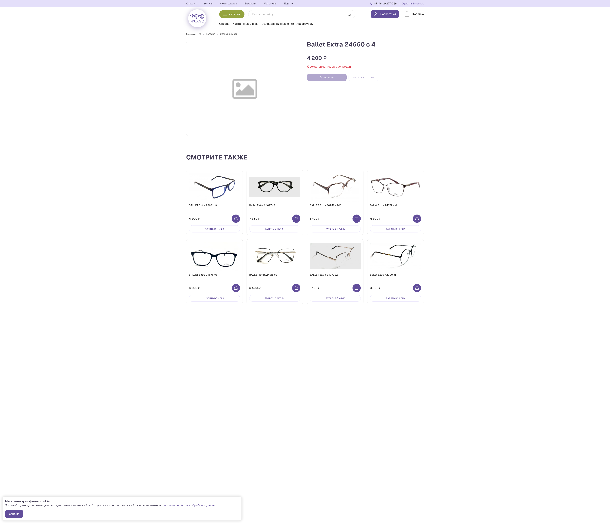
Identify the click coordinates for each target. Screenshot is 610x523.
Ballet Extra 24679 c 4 (383, 205)
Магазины (270, 3)
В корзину (327, 77)
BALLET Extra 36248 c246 (325, 205)
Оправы (224, 23)
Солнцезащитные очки (278, 23)
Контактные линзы (246, 23)
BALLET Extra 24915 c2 (263, 274)
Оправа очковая (228, 34)
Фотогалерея (228, 3)
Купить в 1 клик (363, 77)
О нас (190, 3)
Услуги (208, 3)
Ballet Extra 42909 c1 (383, 274)
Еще (287, 3)
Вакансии (250, 3)
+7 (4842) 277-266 (385, 3)
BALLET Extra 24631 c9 (203, 205)
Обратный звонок (413, 3)
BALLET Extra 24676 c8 (203, 274)
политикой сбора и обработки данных (190, 505)
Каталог (235, 14)
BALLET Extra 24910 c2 (324, 274)
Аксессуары (304, 23)
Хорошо (14, 514)
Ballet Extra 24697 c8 (262, 205)
